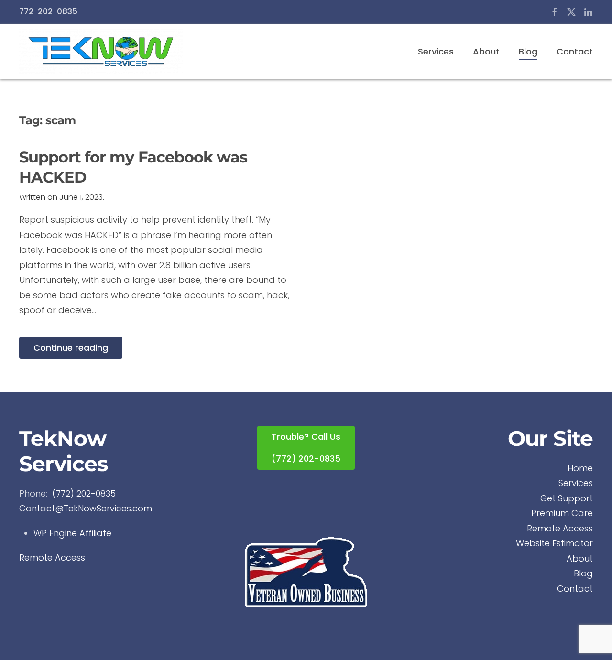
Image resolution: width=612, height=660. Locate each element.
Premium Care (562, 513)
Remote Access (52, 557)
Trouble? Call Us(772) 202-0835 (306, 448)
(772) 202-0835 (84, 493)
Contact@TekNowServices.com (85, 508)
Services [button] (436, 51)
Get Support (566, 498)
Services (575, 483)
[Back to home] (101, 51)
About (486, 51)
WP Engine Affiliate (72, 533)
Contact (575, 51)
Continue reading (70, 348)
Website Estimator (554, 543)
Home (580, 468)
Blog (528, 51)
